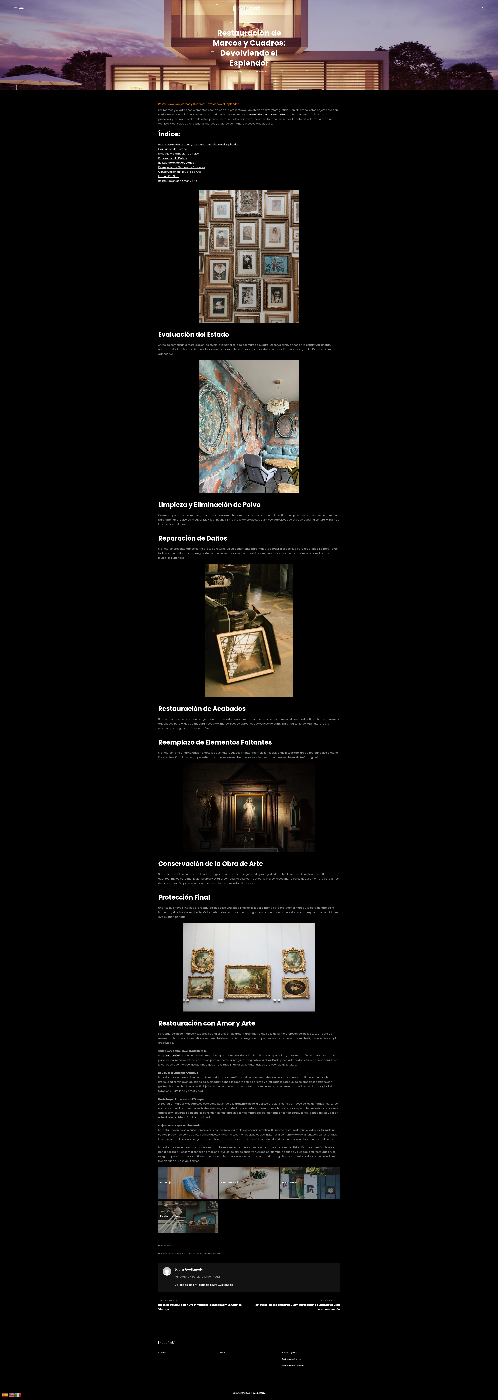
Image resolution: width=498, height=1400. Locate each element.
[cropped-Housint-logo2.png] (248, 8)
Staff (222, 1352)
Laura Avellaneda (259, 71)
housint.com (258, 1392)
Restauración (169, 1216)
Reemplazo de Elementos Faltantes (181, 167)
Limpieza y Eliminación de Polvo (178, 153)
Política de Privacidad (293, 1365)
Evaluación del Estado (172, 149)
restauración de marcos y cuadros (263, 114)
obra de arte (193, 1253)
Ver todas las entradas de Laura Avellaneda (204, 1285)
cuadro (177, 1253)
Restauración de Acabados (176, 163)
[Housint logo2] (166, 1342)
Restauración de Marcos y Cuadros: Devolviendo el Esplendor (198, 144)
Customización (231, 1182)
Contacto (163, 1352)
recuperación (206, 1253)
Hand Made (289, 1182)
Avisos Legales (289, 1352)
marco (184, 1253)
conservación (167, 1253)
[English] (11, 1394)
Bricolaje (166, 1182)
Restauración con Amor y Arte (177, 181)
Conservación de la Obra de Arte (179, 172)
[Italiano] (18, 1394)
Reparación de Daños (172, 158)
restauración (170, 1055)
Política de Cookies (291, 1359)
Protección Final (168, 176)
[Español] (5, 1394)
